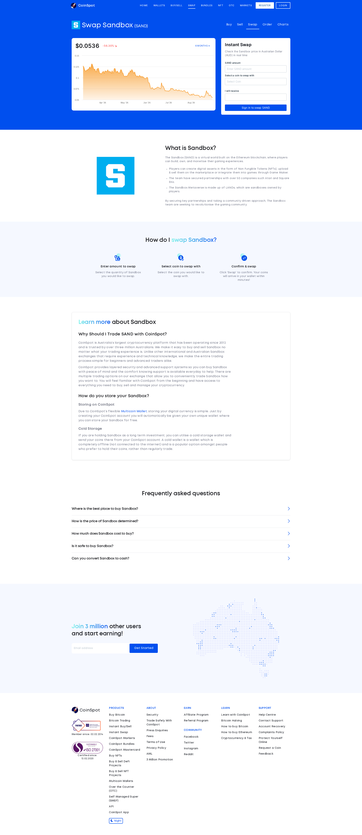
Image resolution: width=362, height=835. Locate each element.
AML (149, 754)
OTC (231, 5)
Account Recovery (272, 726)
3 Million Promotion (159, 760)
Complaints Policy (271, 732)
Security (152, 715)
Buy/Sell (177, 5)
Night (117, 821)
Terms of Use (155, 742)
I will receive (232, 90)
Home (144, 5)
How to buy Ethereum (236, 732)
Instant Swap (118, 732)
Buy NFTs (115, 756)
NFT (220, 5)
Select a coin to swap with (239, 75)
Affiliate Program (196, 715)
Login (283, 5)
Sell (240, 24)
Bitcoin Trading (119, 721)
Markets (246, 5)
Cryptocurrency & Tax (236, 738)
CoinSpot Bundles (121, 744)
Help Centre (267, 715)
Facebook (191, 737)
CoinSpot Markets (122, 738)
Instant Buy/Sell (120, 726)
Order (267, 24)
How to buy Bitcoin (234, 726)
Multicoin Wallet (134, 411)
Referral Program (196, 721)
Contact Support (271, 721)
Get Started (143, 648)
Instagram (191, 748)
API (111, 806)
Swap (191, 5)
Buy (229, 24)
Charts (283, 24)
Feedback (266, 754)
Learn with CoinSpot (235, 715)
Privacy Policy (156, 748)
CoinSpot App (119, 812)
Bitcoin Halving (231, 721)
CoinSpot (86, 5)
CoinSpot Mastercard (124, 750)
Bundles (207, 5)
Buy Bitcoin (117, 715)
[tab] (181, 509)
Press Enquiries (157, 730)
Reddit (189, 754)
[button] (181, 509)
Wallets (159, 5)
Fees (149, 736)
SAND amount (232, 62)
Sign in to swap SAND (256, 107)
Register (265, 5)
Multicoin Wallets (121, 781)
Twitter (189, 743)
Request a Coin (270, 748)
